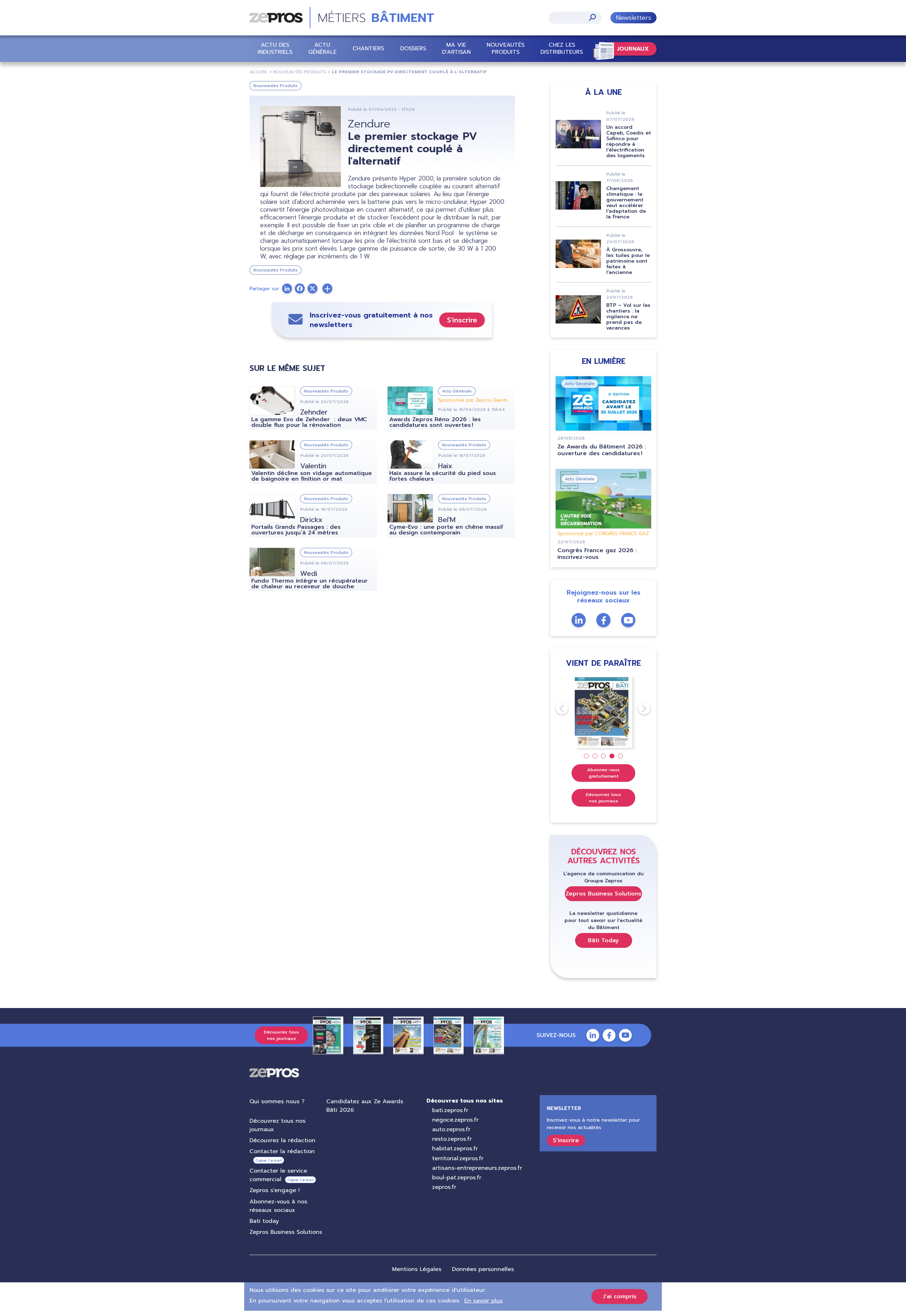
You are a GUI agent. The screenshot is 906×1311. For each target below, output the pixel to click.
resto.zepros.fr (452, 1139)
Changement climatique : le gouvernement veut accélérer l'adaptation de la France (626, 203)
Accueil (259, 72)
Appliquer (592, 17)
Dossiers (413, 48)
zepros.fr (444, 1187)
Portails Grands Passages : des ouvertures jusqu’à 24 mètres (295, 530)
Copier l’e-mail (269, 1160)
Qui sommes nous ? (277, 1101)
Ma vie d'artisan (456, 48)
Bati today (264, 1221)
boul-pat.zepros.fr (456, 1177)
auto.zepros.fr (451, 1129)
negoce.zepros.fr (455, 1120)
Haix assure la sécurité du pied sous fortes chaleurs (442, 476)
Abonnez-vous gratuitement (603, 773)
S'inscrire (462, 320)
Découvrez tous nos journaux (603, 797)
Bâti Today (603, 940)
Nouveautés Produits (505, 48)
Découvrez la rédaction (282, 1140)
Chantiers (368, 48)
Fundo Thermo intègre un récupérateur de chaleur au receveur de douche (309, 584)
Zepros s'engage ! (275, 1190)
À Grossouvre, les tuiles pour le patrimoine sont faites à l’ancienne (628, 261)
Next (638, 708)
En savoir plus (483, 1300)
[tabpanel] (603, 711)
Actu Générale (322, 48)
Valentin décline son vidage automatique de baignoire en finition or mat (311, 476)
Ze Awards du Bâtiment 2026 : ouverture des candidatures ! (601, 450)
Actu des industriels (275, 48)
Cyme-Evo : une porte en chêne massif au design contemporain (446, 530)
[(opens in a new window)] (327, 288)
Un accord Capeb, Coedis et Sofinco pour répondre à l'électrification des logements (628, 141)
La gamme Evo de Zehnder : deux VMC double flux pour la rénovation (309, 422)
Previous (556, 708)
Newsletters (633, 18)
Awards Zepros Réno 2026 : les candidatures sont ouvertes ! (435, 422)
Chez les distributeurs (561, 48)
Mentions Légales (416, 1269)
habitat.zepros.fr (455, 1148)
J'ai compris (619, 1296)
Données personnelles (483, 1269)
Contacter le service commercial (278, 1175)
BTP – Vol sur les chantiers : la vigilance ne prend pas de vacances (628, 317)
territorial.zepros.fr (457, 1158)
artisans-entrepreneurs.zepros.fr (477, 1168)
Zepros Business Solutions (603, 893)
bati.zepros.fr (450, 1110)
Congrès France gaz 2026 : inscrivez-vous (597, 553)
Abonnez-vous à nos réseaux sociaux (278, 1205)
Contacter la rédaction (282, 1151)
